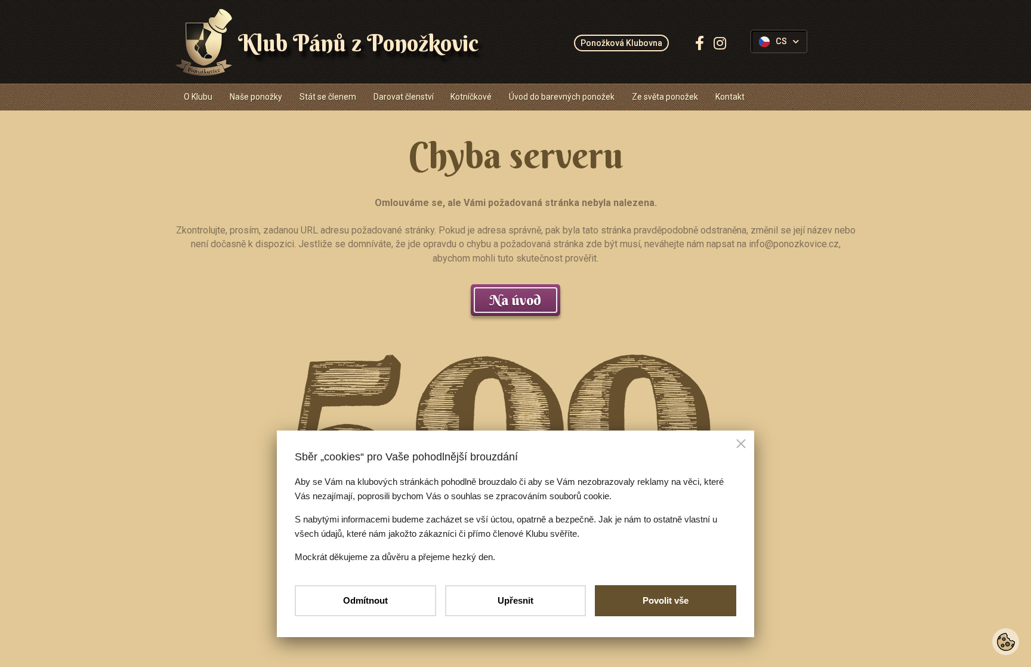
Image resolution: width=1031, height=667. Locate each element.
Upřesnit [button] (515, 600)
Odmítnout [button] (365, 600)
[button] (741, 445)
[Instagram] (720, 43)
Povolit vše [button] (666, 600)
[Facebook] (699, 43)
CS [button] (781, 41)
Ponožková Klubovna (621, 43)
